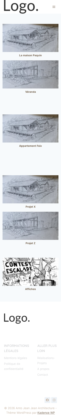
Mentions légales (15, 358)
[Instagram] (54, 400)
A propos (43, 369)
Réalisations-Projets (46, 360)
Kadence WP (46, 412)
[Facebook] (47, 400)
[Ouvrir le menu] (54, 6)
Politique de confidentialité (13, 366)
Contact (42, 374)
